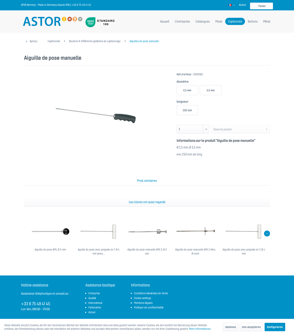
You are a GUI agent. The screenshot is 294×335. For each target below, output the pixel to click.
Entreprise (94, 293)
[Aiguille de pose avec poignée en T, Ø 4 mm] (244, 232)
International (95, 303)
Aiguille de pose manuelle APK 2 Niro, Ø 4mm (195, 251)
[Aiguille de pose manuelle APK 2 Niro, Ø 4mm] (195, 232)
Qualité (92, 298)
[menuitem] (242, 5)
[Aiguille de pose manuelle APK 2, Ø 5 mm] (147, 232)
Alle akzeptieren (251, 327)
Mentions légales (143, 303)
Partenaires (94, 307)
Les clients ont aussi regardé (147, 202)
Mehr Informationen (200, 329)
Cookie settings (142, 298)
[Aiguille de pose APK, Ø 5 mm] (50, 232)
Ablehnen (230, 327)
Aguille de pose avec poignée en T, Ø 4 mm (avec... (99, 251)
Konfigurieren (275, 327)
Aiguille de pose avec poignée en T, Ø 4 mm (244, 251)
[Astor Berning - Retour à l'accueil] (52, 22)
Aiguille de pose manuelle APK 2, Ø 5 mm (147, 251)
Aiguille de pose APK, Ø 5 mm (50, 249)
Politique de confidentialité (148, 307)
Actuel (242, 5)
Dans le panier (222, 129)
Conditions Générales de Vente (151, 293)
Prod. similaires (147, 181)
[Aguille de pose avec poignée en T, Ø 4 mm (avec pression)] (98, 232)
